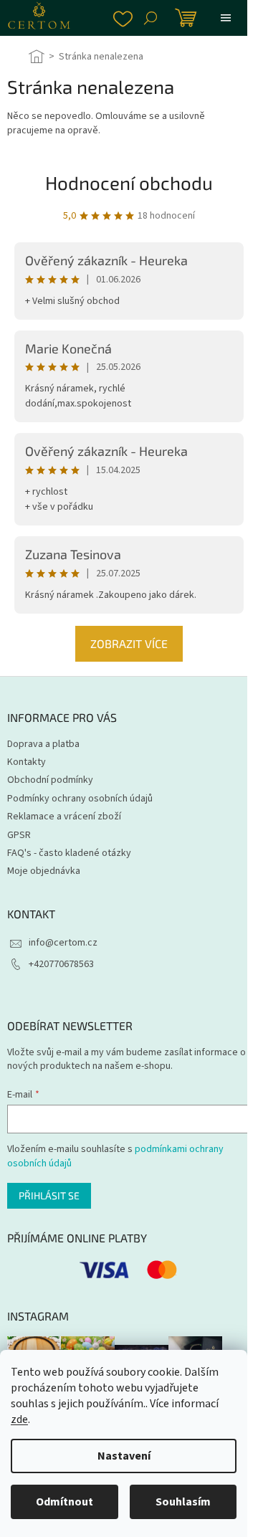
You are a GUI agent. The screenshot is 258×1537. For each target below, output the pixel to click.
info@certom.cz (63, 943)
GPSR (19, 835)
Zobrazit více (129, 643)
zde (19, 1419)
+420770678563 (61, 964)
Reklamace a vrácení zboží (64, 816)
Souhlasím (183, 1502)
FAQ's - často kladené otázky (69, 853)
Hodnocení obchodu (129, 182)
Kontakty (26, 762)
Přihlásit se (49, 1195)
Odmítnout (64, 1502)
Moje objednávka (43, 871)
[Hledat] (150, 18)
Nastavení (123, 1456)
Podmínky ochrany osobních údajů (80, 798)
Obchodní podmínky (50, 780)
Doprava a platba (43, 744)
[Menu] (225, 18)
